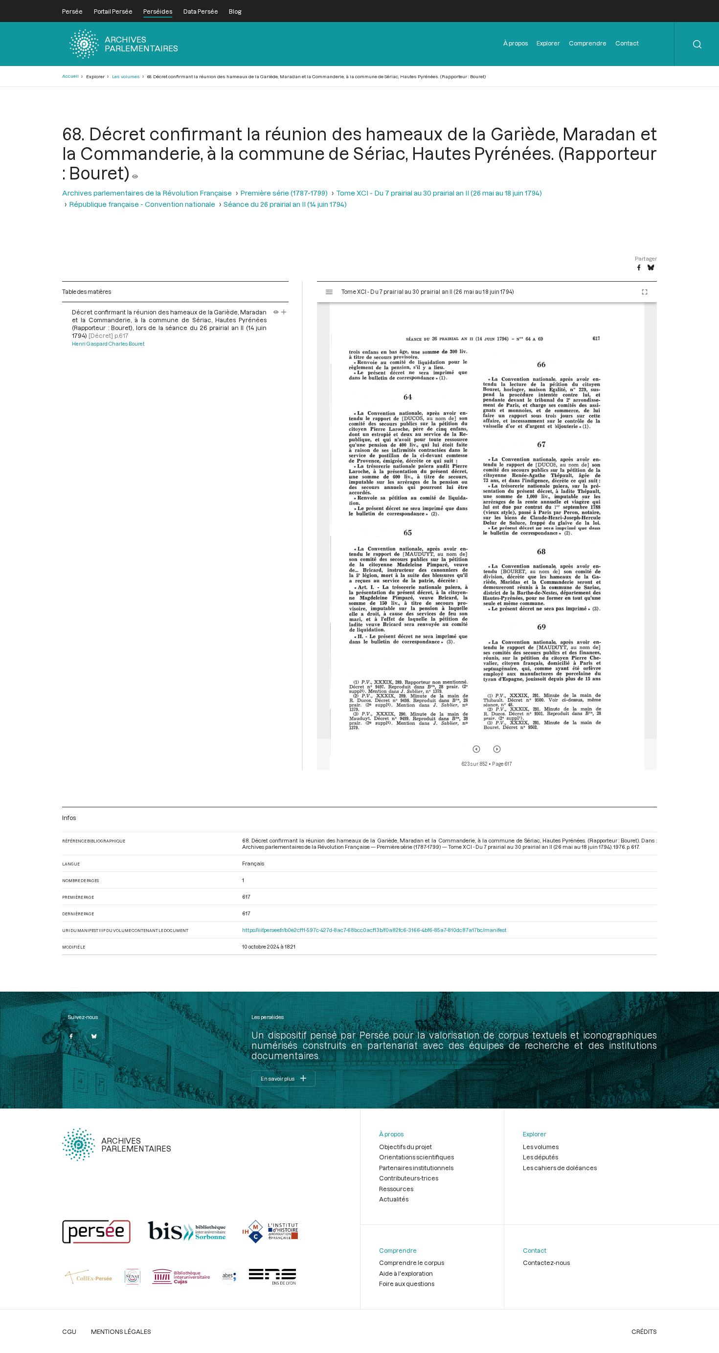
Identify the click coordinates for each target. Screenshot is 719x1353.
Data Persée (200, 11)
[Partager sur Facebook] (638, 268)
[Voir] (135, 172)
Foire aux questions (406, 1283)
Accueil (70, 76)
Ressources (396, 1188)
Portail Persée (113, 11)
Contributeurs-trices (408, 1178)
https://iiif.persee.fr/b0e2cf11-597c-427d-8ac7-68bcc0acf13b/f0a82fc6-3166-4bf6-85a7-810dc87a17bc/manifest (374, 930)
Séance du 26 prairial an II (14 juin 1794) (285, 204)
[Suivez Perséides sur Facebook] (71, 1036)
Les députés (540, 1156)
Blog (235, 11)
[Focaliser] (284, 312)
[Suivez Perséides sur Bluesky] (94, 1036)
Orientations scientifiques (416, 1156)
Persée (72, 11)
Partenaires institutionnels (416, 1167)
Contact (627, 43)
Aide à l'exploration (406, 1273)
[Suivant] (497, 749)
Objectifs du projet (405, 1146)
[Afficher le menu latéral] (329, 292)
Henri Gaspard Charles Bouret (108, 344)
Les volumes (126, 76)
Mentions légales (121, 1331)
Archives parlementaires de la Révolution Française (147, 193)
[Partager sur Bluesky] (651, 268)
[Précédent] (476, 749)
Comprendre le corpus (411, 1262)
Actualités (393, 1199)
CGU (69, 1331)
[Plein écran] (644, 292)
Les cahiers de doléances (560, 1167)
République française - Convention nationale (142, 204)
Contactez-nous (546, 1262)
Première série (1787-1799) (284, 193)
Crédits (644, 1331)
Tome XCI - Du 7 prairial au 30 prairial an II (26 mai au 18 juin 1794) (439, 193)
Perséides (157, 11)
